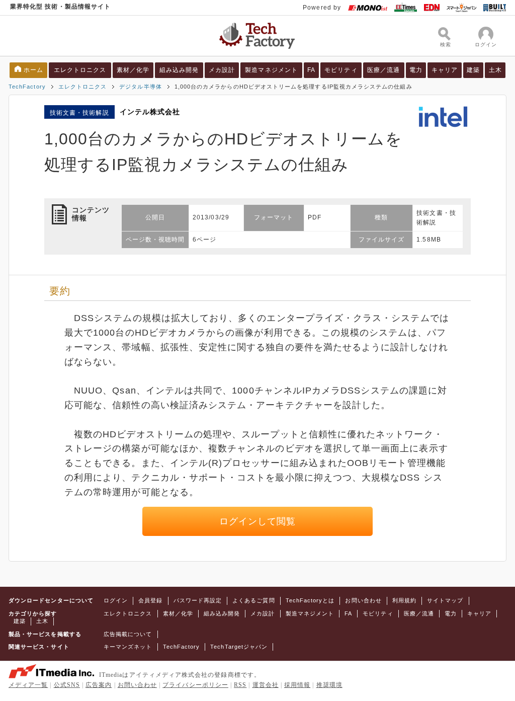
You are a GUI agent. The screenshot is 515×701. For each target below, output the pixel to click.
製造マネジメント (271, 69)
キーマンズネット (128, 647)
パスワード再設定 (198, 600)
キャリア (445, 69)
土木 (495, 69)
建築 (473, 69)
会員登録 (150, 600)
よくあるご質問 (253, 600)
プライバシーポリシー (195, 684)
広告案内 (98, 684)
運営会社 (265, 684)
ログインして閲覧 (257, 521)
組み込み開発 (179, 69)
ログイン (116, 600)
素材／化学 (133, 69)
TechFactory (27, 87)
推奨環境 (329, 684)
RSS (240, 684)
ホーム (33, 69)
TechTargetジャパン (239, 647)
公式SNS (67, 684)
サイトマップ (445, 600)
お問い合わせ (363, 600)
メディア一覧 (28, 684)
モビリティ (340, 69)
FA (311, 69)
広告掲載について (128, 634)
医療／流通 (383, 69)
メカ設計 (222, 69)
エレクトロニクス (80, 69)
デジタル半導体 (140, 87)
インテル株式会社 (150, 112)
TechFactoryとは (310, 600)
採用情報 (297, 684)
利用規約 (404, 600)
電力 (415, 69)
